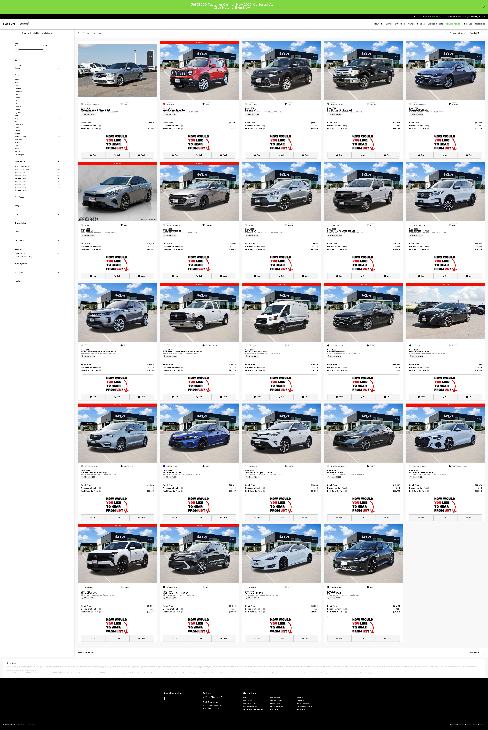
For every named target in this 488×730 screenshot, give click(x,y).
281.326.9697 (422, 17)
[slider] (17, 49)
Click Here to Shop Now (232, 8)
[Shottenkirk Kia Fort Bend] (24, 23)
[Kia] (9, 24)
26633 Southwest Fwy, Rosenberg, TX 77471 (467, 17)
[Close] (483, 7)
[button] (155, 70)
